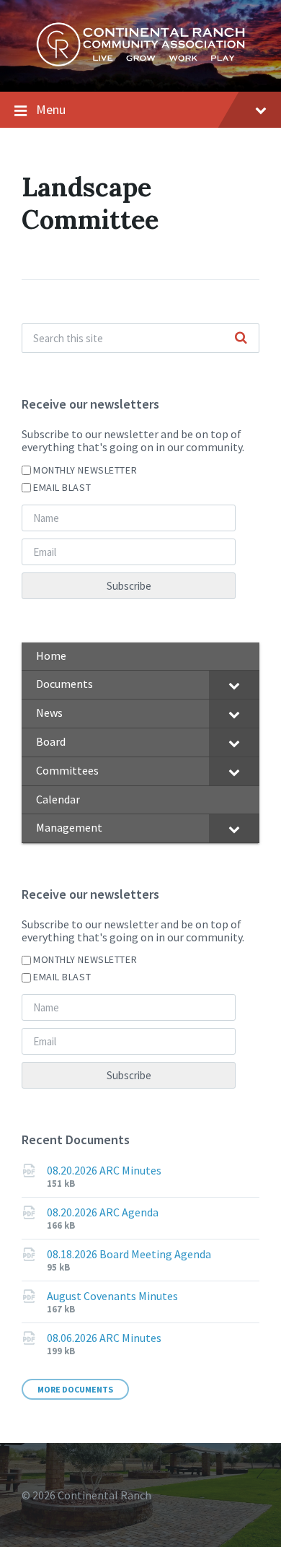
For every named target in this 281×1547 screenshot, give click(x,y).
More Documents (75, 1389)
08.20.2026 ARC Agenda (103, 1212)
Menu (51, 109)
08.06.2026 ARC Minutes (104, 1337)
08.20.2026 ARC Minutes (104, 1170)
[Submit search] (240, 338)
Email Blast (62, 487)
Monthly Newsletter (85, 469)
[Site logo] (140, 63)
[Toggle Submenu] (234, 685)
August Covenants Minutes (112, 1296)
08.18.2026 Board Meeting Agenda (129, 1254)
